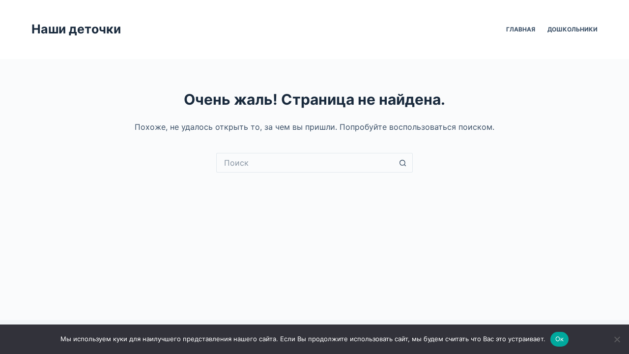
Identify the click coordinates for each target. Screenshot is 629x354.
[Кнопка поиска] (403, 163)
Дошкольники (572, 29)
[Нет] (617, 339)
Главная (520, 29)
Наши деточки (76, 29)
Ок (559, 339)
